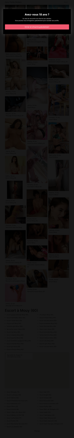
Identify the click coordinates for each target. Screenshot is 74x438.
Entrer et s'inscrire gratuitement (37, 27)
